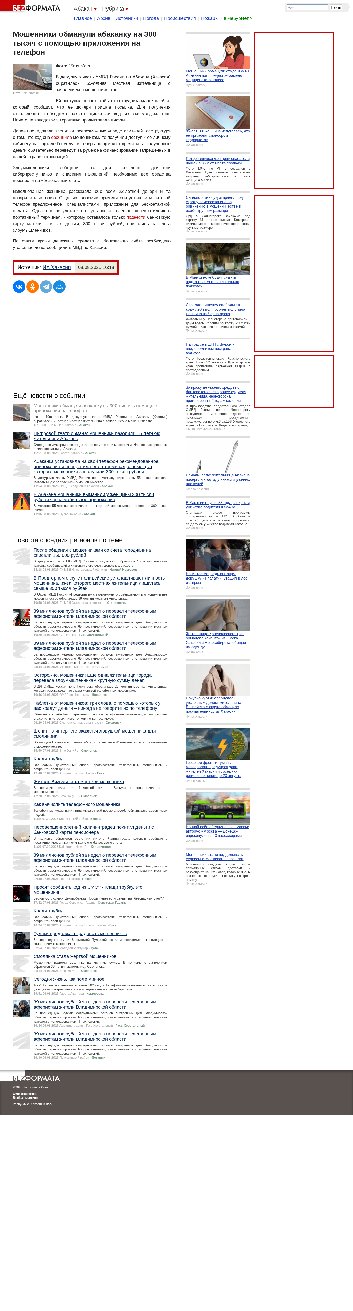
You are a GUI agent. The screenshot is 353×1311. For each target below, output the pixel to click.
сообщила (61, 137)
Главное (83, 18)
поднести (136, 217)
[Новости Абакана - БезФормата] (31, 6)
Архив (103, 18)
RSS (49, 1104)
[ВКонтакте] (19, 286)
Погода (151, 18)
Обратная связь (25, 1094)
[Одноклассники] (32, 286)
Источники (127, 18)
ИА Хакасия (57, 267)
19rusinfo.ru (30, 93)
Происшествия (180, 18)
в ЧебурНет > (238, 18)
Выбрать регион (25, 1098)
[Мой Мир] (59, 286)
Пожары (210, 18)
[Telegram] (46, 286)
